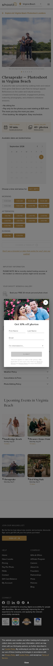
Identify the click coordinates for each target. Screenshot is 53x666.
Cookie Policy (10, 649)
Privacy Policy (10, 655)
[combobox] (24, 346)
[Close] (45, 302)
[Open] (42, 346)
